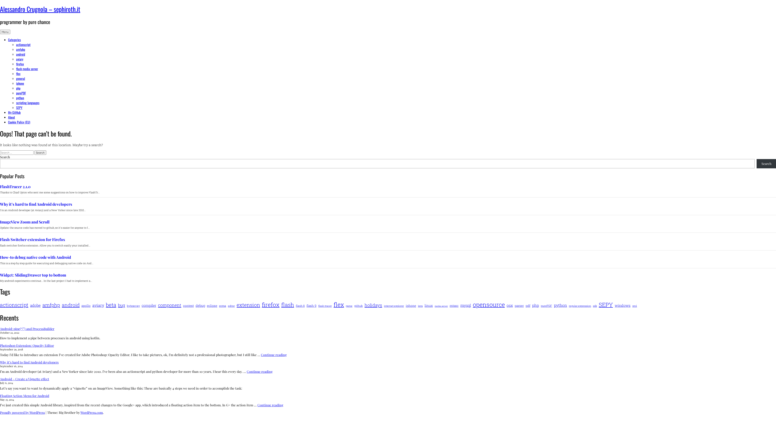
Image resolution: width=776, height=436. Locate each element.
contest (188, 306)
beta (111, 304)
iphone (20, 83)
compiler (149, 305)
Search (5, 157)
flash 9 (311, 306)
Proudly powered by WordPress (22, 412)
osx (510, 305)
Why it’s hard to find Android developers (36, 204)
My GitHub (14, 112)
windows (622, 305)
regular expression (580, 305)
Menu (5, 32)
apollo (86, 306)
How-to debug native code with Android (35, 257)
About (11, 117)
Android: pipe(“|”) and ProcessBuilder (27, 329)
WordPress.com (91, 412)
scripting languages (27, 102)
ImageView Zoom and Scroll (25, 222)
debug (200, 305)
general (20, 78)
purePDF (21, 93)
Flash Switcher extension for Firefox (32, 239)
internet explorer (394, 305)
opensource (489, 304)
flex (18, 73)
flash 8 (300, 306)
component (169, 305)
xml (634, 305)
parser (519, 306)
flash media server (27, 68)
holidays (373, 305)
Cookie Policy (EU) (19, 122)
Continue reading (274, 355)
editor (231, 305)
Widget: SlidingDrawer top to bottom (33, 275)
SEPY (19, 107)
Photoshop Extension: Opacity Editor (27, 345)
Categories (14, 39)
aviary (19, 59)
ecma (222, 306)
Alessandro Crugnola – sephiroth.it (40, 9)
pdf (528, 306)
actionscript (23, 44)
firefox (20, 64)
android (20, 54)
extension (248, 305)
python (20, 97)
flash (287, 304)
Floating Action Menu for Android (24, 396)
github (358, 306)
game (349, 305)
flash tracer (325, 305)
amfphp (20, 49)
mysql (465, 305)
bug (121, 305)
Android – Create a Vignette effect (24, 379)
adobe (35, 305)
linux (429, 305)
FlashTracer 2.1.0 (15, 186)
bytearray (133, 306)
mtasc (454, 306)
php (18, 88)
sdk (595, 305)
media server (441, 306)
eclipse (212, 306)
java (420, 305)
